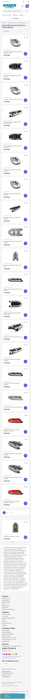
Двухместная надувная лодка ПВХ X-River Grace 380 (12, 313)
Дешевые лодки (6, 641)
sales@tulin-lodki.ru (11, 669)
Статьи (3, 619)
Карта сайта (5, 607)
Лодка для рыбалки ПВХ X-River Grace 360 (12, 266)
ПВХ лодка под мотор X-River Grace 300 (13, 99)
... (25, 15)
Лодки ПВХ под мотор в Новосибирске (17, 22)
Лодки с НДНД (5, 605)
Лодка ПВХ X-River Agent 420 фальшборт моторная (13, 454)
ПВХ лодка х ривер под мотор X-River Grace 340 (12, 194)
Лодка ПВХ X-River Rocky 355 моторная (13, 407)
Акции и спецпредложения (8, 618)
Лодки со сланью (6, 635)
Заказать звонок (6, 650)
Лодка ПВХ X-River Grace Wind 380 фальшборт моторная (11, 502)
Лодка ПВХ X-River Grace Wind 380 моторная (11, 384)
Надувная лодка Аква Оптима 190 (12, 536)
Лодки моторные (6, 598)
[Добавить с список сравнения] (24, 37)
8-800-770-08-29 (22, 6)
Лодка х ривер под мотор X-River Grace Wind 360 (13, 290)
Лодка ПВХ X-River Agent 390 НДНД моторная (12, 360)
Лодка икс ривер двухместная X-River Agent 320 (12, 76)
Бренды (21, 15)
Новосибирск (6, 1)
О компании (5, 616)
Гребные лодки (5, 600)
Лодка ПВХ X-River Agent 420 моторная (13, 336)
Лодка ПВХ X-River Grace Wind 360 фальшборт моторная (11, 430)
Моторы (4, 603)
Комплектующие (6, 602)
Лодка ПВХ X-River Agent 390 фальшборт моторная (13, 478)
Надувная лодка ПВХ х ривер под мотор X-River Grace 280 (13, 52)
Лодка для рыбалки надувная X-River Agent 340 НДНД (12, 122)
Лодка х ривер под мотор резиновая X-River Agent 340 (13, 146)
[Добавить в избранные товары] (27, 37)
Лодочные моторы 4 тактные (9, 639)
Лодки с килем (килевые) (8, 634)
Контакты (4, 621)
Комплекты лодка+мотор (8, 609)
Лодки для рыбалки (7, 632)
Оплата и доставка (6, 15)
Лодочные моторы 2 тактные (9, 637)
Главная (4, 22)
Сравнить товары (6, 614)
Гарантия (15, 15)
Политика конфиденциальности (9, 685)
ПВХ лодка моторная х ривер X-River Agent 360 (12, 218)
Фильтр (7, 31)
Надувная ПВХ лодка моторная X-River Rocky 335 (13, 242)
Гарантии (4, 625)
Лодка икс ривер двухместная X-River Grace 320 (12, 170)
